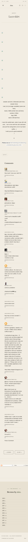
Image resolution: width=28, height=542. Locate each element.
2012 (4, 518)
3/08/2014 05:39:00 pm (9, 260)
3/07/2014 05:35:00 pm (9, 193)
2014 (4, 513)
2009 (4, 525)
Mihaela (7, 285)
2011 (4, 520)
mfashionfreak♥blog (10, 291)
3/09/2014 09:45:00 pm (9, 424)
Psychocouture (9, 379)
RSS (25, 538)
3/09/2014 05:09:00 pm (9, 305)
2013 (4, 515)
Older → (19, 452)
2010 (4, 522)
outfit (14, 13)
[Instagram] (20, 5)
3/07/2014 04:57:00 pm (9, 175)
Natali (6, 183)
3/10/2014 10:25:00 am (9, 436)
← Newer (8, 452)
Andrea (7, 267)
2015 (4, 510)
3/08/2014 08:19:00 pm (9, 277)
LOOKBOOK (9, 145)
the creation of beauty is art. (13, 213)
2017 (4, 505)
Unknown (7, 325)
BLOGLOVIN (17, 145)
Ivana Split (8, 200)
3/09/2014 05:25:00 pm (9, 317)
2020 (4, 498)
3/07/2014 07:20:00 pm (9, 205)
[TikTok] (25, 5)
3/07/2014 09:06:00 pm (9, 224)
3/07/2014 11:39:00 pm (9, 244)
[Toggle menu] (3, 5)
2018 (4, 503)
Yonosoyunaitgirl (10, 171)
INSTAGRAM (13, 142)
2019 (4, 500)
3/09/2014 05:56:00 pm (9, 371)
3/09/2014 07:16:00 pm (9, 406)
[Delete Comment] (14, 176)
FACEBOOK (21, 142)
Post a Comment (9, 440)
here (23, 101)
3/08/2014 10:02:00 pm (9, 293)
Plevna (6, 251)
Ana (11, 5)
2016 (4, 508)
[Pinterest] (22, 5)
